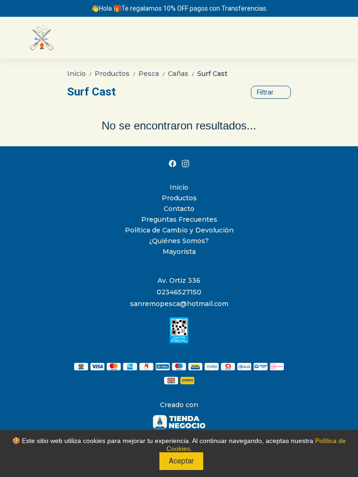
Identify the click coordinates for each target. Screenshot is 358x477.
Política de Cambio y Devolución (179, 230)
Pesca (152, 73)
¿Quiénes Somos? (179, 241)
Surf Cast (212, 73)
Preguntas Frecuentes (179, 219)
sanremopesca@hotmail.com (179, 304)
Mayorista (179, 251)
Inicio (80, 73)
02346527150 (179, 292)
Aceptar (181, 461)
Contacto (179, 208)
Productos (116, 73)
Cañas (181, 73)
